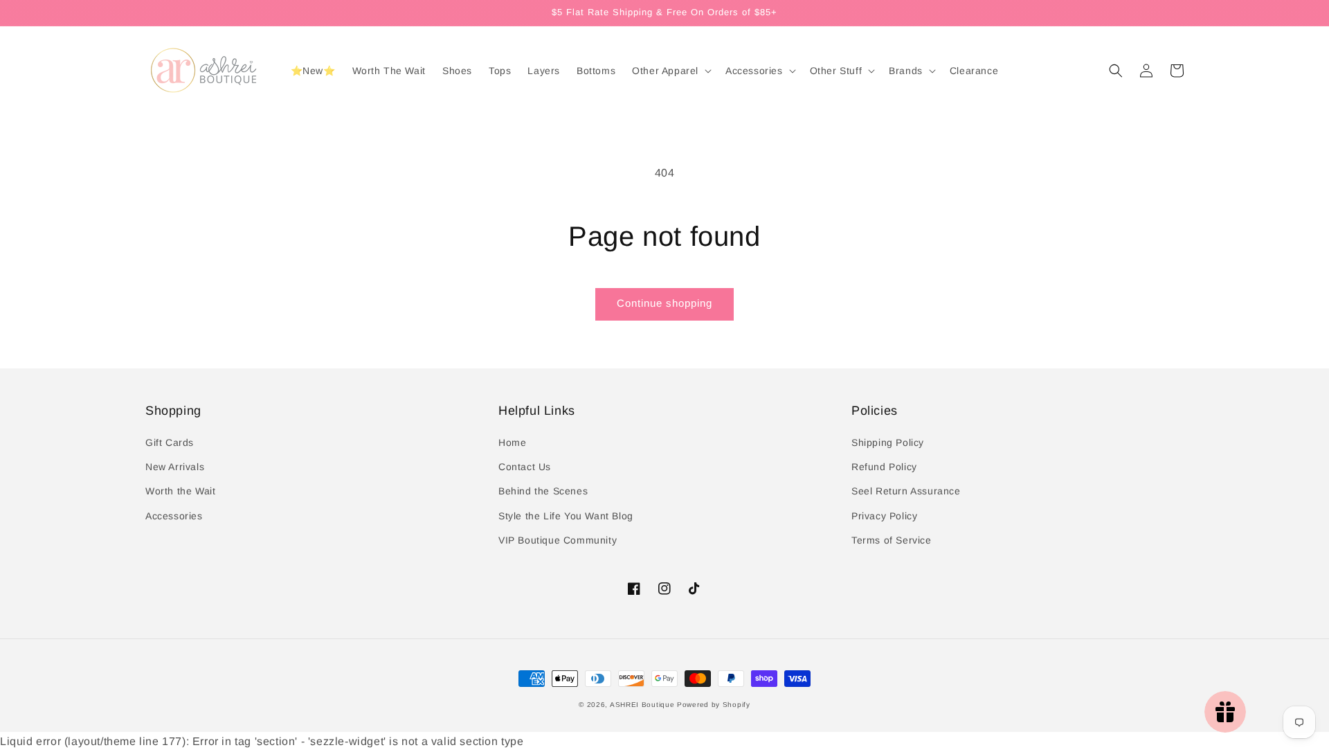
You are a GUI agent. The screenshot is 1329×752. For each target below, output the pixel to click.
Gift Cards (169, 442)
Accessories (174, 515)
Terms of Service (891, 540)
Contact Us (524, 466)
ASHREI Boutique (642, 704)
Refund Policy (884, 466)
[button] (1116, 70)
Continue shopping (664, 303)
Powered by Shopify (713, 704)
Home (512, 442)
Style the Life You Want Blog (565, 515)
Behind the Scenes (543, 490)
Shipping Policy (887, 442)
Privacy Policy (884, 515)
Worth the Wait (180, 490)
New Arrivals (174, 466)
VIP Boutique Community (557, 540)
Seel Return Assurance (906, 490)
